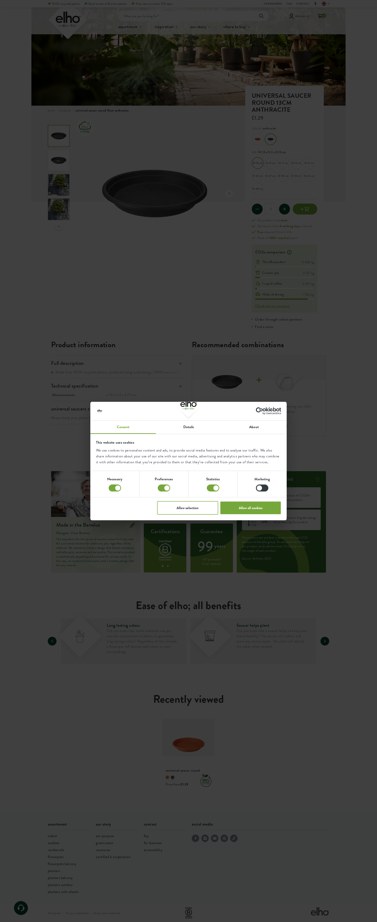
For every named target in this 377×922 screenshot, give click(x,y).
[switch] (164, 487)
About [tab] (254, 426)
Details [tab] (188, 426)
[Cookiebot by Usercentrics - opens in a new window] (262, 411)
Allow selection (188, 507)
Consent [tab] (123, 426)
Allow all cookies (250, 507)
